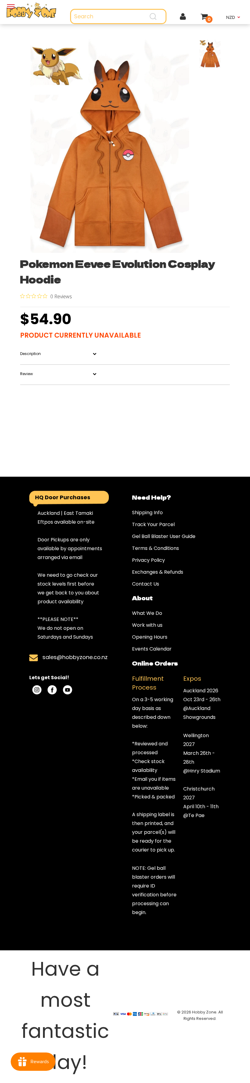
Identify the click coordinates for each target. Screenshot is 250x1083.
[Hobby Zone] (31, 11)
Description (30, 353)
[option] (109, 146)
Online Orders (155, 663)
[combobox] (118, 16)
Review (26, 373)
